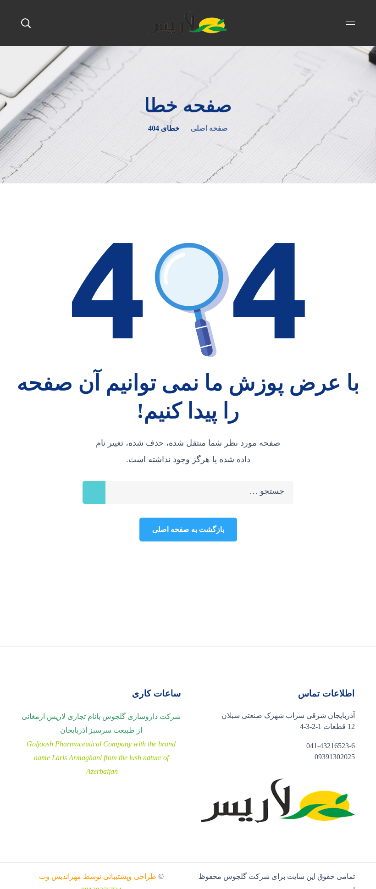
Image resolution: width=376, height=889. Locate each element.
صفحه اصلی (209, 128)
